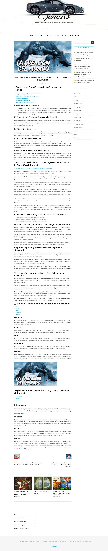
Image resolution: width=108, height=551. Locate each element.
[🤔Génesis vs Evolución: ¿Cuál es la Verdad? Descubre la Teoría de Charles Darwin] (17, 456)
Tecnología (55, 35)
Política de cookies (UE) (20, 521)
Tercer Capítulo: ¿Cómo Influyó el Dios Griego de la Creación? (31, 221)
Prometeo (18, 312)
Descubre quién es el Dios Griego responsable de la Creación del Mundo (34, 168)
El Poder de (22, 98)
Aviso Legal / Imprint (19, 525)
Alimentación (74, 35)
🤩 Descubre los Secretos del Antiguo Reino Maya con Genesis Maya (62, 493)
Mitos (17, 402)
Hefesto (18, 314)
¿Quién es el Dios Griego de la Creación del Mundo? (29, 93)
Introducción (19, 396)
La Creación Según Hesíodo (23, 100)
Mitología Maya (77, 120)
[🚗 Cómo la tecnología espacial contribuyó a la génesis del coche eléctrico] (68, 456)
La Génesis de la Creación (22, 95)
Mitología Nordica (78, 124)
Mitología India (77, 117)
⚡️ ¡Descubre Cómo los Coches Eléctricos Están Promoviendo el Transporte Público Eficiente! (82, 66)
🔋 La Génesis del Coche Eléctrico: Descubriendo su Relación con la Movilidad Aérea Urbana (82, 74)
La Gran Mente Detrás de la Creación (25, 102)
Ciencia (47, 35)
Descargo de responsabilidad (21, 528)
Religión (64, 35)
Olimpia (18, 398)
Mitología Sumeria (78, 127)
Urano (17, 310)
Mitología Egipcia (78, 107)
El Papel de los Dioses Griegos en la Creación (27, 96)
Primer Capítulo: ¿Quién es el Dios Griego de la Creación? (30, 217)
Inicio (31, 35)
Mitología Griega (78, 110)
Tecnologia (76, 138)
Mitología (38, 35)
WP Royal (42, 541)
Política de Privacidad (19, 518)
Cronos (17, 308)
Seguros (76, 134)
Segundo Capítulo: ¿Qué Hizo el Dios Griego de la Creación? (31, 219)
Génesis (54, 15)
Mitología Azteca (78, 103)
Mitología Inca (77, 114)
